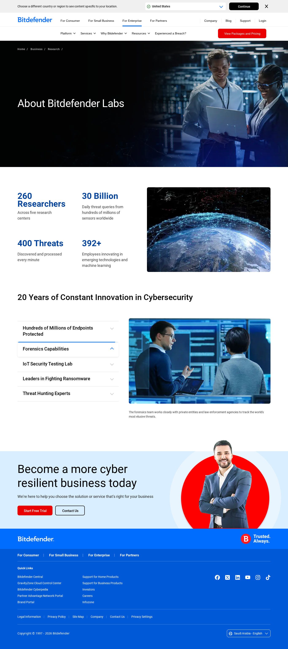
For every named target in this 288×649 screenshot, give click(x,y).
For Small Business (63, 550)
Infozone (88, 597)
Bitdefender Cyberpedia (32, 584)
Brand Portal (25, 597)
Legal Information (29, 611)
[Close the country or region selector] (267, 6)
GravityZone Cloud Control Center (39, 578)
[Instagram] (257, 571)
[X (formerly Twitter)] (227, 571)
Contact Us (117, 611)
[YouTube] (247, 571)
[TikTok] (268, 571)
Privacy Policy (57, 611)
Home (21, 49)
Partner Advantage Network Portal (40, 590)
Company (97, 611)
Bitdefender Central (30, 571)
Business (37, 49)
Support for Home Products (100, 571)
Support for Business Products (102, 578)
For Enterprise (99, 550)
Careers (87, 590)
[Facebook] (217, 571)
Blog (228, 20)
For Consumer (28, 550)
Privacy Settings (141, 611)
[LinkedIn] (237, 571)
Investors (88, 584)
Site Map (78, 611)
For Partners (129, 550)
